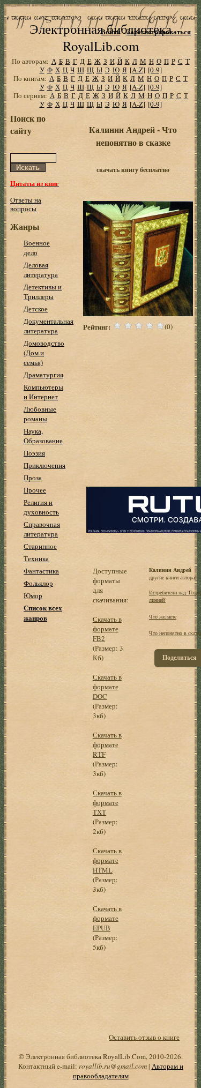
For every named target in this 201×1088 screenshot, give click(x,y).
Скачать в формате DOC (107, 686)
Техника (36, 558)
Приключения (44, 465)
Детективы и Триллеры (43, 291)
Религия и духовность (41, 507)
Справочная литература (42, 529)
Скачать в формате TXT (107, 802)
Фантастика (41, 571)
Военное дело (37, 247)
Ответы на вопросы (25, 204)
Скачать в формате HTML (107, 860)
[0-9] (155, 69)
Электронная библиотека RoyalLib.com (100, 37)
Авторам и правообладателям (128, 1070)
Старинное (40, 546)
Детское (36, 309)
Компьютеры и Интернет (43, 391)
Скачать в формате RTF (107, 744)
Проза (33, 477)
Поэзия (34, 453)
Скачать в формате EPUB (107, 918)
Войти (110, 31)
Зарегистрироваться (158, 31)
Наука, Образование (43, 435)
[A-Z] (137, 69)
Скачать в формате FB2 (107, 628)
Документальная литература (48, 326)
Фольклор (38, 583)
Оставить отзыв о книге (144, 1037)
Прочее (35, 490)
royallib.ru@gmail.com (113, 1066)
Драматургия (43, 374)
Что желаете (162, 616)
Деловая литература (41, 269)
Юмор (33, 595)
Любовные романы (40, 413)
